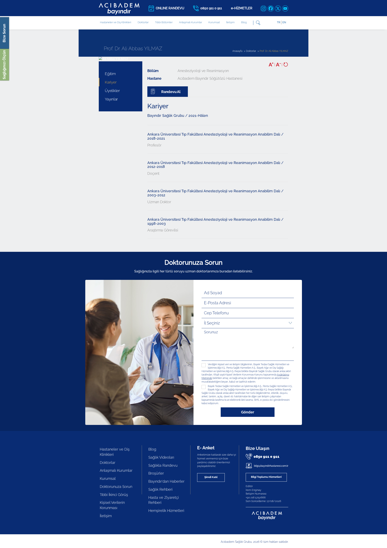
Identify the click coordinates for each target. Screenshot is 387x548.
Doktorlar (143, 22)
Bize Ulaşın (257, 448)
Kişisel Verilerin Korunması (112, 505)
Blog (244, 22)
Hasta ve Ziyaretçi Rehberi (163, 500)
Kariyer (110, 82)
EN (284, 22)
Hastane (154, 78)
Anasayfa (237, 51)
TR (278, 22)
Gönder (247, 412)
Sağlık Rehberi (160, 489)
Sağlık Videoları (161, 457)
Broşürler (156, 473)
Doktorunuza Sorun (116, 486)
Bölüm (153, 71)
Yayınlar (111, 99)
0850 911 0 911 (266, 456)
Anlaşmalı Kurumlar (190, 22)
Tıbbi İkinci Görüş (114, 495)
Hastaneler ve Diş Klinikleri (115, 452)
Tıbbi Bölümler (164, 22)
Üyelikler (112, 90)
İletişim (230, 22)
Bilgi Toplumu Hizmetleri (266, 476)
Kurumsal (214, 22)
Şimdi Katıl (210, 477)
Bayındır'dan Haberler (166, 481)
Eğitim (110, 73)
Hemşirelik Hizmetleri (166, 510)
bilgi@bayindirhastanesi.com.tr (270, 465)
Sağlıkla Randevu (163, 465)
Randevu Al (170, 92)
